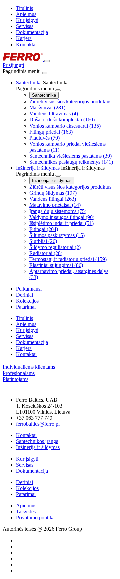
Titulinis (24, 8)
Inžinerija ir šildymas (52, 180)
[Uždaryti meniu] (44, 73)
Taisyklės (26, 511)
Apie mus (26, 14)
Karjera (24, 38)
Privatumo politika (35, 517)
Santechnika (44, 95)
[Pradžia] (23, 59)
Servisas (24, 26)
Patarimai (26, 494)
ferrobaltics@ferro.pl (38, 424)
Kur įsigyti (27, 20)
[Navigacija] (47, 61)
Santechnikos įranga (37, 441)
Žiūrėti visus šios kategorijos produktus (70, 101)
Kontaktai (26, 44)
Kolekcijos (27, 488)
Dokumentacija (32, 32)
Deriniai (24, 482)
